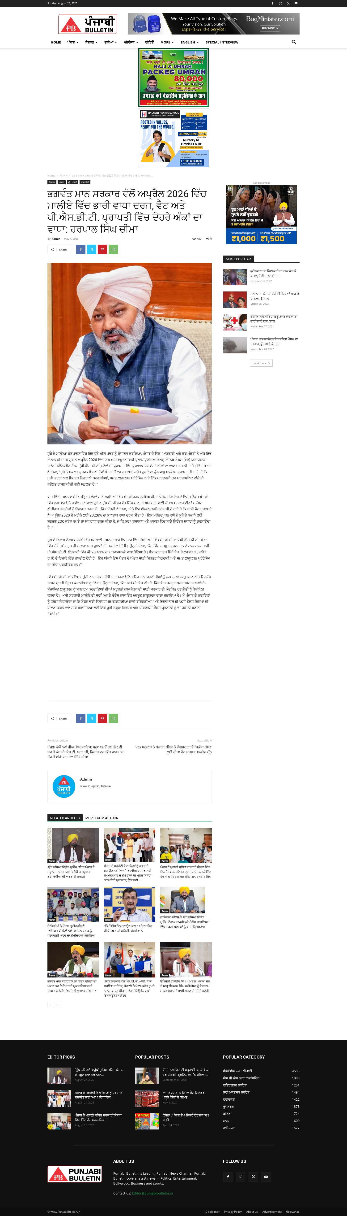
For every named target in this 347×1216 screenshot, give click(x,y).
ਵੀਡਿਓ (149, 42)
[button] (294, 42)
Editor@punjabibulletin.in (152, 1193)
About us (252, 1212)
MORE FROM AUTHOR (101, 818)
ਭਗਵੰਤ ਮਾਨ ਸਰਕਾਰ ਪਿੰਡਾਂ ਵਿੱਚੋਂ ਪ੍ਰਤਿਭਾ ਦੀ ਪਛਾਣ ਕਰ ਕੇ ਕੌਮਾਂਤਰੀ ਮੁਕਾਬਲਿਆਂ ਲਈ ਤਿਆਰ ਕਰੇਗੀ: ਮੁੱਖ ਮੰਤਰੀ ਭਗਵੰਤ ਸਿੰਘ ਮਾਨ (72, 986)
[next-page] (58, 1005)
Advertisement (272, 1212)
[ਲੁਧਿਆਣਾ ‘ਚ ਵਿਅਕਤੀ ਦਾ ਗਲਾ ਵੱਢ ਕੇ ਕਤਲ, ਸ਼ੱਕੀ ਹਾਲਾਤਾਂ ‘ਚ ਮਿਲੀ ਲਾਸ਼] (235, 277)
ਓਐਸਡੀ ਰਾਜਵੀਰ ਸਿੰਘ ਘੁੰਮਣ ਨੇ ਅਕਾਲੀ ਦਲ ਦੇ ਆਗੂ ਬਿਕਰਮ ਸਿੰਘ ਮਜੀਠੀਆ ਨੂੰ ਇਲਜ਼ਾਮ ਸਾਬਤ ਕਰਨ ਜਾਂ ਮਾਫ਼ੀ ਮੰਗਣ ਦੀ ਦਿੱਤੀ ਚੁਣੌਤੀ (185, 986)
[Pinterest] (102, 249)
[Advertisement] (83, 652)
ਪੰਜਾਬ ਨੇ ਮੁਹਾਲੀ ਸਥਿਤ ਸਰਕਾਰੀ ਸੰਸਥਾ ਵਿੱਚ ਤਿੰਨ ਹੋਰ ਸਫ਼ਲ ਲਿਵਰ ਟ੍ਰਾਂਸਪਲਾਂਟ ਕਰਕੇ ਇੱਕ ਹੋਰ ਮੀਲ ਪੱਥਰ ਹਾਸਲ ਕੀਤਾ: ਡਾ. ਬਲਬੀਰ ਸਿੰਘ (186, 871)
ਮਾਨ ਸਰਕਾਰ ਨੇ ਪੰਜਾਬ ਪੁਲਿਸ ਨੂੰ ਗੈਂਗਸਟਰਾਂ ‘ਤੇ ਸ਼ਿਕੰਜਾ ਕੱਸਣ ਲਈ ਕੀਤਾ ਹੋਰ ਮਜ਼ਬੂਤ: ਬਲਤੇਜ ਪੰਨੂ (173, 749)
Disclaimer (212, 1212)
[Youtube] (296, 3)
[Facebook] (272, 3)
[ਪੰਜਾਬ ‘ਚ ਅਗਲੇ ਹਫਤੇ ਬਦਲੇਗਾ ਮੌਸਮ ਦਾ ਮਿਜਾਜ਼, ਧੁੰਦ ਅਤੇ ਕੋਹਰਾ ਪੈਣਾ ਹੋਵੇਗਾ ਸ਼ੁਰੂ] (235, 345)
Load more (260, 363)
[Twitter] (288, 3)
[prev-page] (50, 1005)
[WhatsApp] (113, 249)
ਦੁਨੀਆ (109, 42)
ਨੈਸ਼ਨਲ (89, 42)
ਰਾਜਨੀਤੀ (85, 182)
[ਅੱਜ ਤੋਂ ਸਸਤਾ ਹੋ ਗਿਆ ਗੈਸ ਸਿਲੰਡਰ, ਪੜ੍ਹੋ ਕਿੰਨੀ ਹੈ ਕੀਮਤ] (147, 1098)
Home (56, 42)
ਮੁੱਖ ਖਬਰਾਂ (72, 182)
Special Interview (222, 42)
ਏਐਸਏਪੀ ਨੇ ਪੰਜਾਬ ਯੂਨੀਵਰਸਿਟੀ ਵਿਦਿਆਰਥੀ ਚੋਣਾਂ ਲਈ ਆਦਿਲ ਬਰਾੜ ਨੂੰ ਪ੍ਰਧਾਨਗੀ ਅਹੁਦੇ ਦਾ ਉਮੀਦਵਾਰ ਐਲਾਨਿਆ (71, 930)
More (165, 42)
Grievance (293, 1212)
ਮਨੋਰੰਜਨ (129, 42)
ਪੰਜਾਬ (71, 42)
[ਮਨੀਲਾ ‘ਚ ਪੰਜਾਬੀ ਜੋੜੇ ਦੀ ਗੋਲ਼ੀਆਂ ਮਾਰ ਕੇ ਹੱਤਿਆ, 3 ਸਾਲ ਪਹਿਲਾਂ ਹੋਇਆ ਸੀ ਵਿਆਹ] (235, 299)
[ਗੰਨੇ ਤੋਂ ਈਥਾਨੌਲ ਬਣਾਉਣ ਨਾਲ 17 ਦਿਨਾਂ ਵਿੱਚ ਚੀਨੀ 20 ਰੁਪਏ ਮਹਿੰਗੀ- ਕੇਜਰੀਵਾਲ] (129, 904)
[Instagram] (280, 3)
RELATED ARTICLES (65, 818)
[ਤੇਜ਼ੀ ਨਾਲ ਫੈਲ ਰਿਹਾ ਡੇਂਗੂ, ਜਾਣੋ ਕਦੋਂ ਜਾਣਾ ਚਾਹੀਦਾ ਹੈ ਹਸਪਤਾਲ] (235, 322)
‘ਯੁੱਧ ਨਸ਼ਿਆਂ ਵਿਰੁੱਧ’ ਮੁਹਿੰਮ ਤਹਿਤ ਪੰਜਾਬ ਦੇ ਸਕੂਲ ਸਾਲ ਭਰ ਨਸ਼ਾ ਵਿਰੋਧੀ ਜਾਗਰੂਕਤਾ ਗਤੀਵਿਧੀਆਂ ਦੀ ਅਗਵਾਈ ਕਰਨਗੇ (71, 871)
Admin (56, 238)
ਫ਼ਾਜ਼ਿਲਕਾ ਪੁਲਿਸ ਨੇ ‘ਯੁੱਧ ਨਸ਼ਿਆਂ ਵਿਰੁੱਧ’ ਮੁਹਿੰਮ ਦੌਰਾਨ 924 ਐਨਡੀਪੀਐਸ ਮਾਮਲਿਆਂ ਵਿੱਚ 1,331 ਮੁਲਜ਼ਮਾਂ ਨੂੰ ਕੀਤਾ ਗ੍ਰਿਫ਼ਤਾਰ (184, 922)
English (188, 42)
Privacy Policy (233, 1212)
